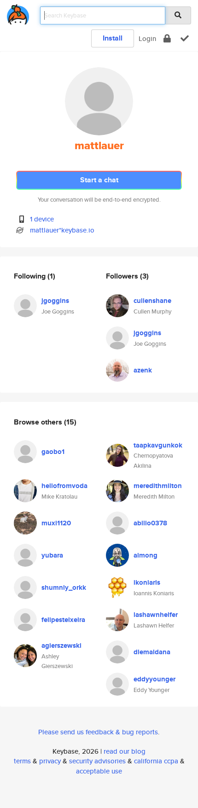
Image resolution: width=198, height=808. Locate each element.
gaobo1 (52, 452)
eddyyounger (154, 679)
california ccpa (156, 761)
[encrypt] (167, 38)
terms (22, 761)
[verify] (185, 38)
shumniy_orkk (63, 587)
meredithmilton (158, 486)
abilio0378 (150, 523)
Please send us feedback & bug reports (98, 732)
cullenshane (152, 301)
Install (112, 38)
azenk (143, 370)
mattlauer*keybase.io (62, 230)
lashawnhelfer (156, 615)
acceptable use (99, 771)
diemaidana (152, 652)
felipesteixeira (63, 620)
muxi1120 (56, 523)
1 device (42, 219)
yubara (52, 555)
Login (147, 38)
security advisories (97, 761)
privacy (50, 761)
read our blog (125, 751)
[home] (18, 12)
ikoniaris (147, 582)
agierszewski (61, 645)
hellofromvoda (64, 486)
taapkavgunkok (158, 445)
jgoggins (55, 301)
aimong (145, 555)
